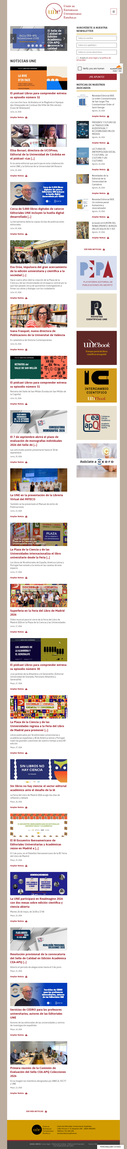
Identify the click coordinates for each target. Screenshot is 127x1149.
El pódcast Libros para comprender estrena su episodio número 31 (38, 384)
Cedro (71, 1146)
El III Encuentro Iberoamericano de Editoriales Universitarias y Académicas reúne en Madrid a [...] (35, 844)
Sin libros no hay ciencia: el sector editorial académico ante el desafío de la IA (38, 788)
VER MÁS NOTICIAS (34, 1111)
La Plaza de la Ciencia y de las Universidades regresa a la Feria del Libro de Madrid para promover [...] (37, 726)
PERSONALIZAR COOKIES (110, 1147)
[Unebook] (97, 364)
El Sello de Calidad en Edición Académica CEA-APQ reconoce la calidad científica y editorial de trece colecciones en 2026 (55, 47)
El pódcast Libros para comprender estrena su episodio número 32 (38, 95)
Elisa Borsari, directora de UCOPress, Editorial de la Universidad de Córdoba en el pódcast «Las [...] (37, 154)
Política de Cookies (59, 1144)
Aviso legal (46, 1144)
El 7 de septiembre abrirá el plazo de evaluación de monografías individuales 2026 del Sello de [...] (36, 440)
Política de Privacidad (76, 1144)
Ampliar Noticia (17, 117)
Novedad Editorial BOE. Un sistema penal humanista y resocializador (103, 203)
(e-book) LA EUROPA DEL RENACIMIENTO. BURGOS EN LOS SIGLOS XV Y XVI (104, 226)
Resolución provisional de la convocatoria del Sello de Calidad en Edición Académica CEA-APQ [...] (38, 958)
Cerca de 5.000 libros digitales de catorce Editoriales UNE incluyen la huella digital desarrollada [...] (37, 212)
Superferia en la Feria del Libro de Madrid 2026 (37, 612)
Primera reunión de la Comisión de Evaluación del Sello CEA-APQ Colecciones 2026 (38, 1072)
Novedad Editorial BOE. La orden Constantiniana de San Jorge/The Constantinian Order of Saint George (104, 101)
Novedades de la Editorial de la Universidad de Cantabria (100, 180)
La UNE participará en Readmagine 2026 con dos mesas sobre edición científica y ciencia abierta (36, 902)
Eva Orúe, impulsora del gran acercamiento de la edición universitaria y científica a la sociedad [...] (38, 271)
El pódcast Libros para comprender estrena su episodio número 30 (38, 667)
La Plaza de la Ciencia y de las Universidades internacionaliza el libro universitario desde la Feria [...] (35, 553)
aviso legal (93, 58)
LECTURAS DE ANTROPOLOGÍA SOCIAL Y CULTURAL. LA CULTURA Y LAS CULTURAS (104, 155)
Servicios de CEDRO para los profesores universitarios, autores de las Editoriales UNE (36, 1013)
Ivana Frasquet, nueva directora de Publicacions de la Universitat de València (37, 333)
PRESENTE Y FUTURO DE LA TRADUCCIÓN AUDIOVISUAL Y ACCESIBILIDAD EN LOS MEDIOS (104, 128)
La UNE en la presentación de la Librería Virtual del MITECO (36, 497)
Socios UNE (92, 1144)
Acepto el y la (94, 59)
